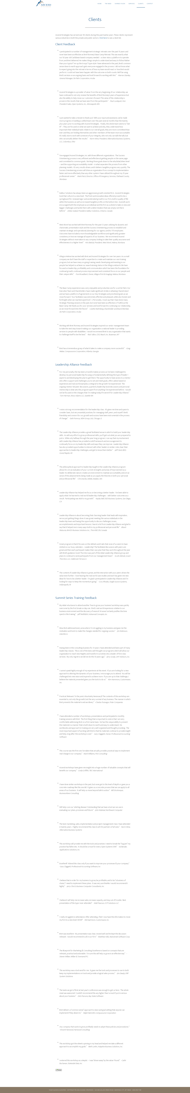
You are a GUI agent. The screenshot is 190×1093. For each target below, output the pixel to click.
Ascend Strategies (53, 4)
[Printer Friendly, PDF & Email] (58, 1070)
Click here (103, 38)
